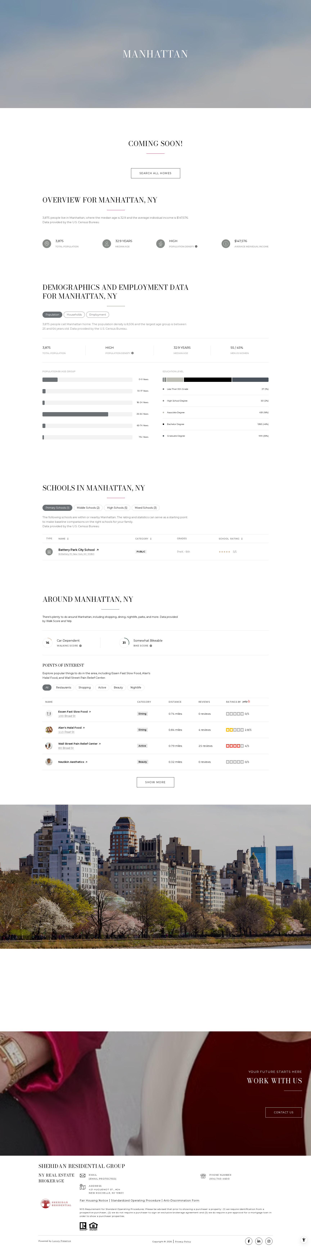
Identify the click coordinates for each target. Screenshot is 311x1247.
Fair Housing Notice (94, 1200)
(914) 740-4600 (219, 1178)
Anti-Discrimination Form (181, 1200)
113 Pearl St (66, 732)
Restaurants (65, 687)
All (48, 687)
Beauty (120, 687)
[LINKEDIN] (258, 1241)
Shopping (86, 687)
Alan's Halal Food (70, 727)
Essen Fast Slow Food (73, 711)
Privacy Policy (183, 1241)
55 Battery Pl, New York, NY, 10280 (76, 554)
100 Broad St (66, 716)
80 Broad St (66, 748)
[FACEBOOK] (248, 1241)
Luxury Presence (61, 1241)
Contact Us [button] (284, 1112)
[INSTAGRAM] (268, 1241)
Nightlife (137, 687)
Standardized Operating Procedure (136, 1200)
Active (103, 687)
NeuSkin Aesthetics (71, 762)
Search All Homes (155, 173)
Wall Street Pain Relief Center (78, 743)
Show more (155, 782)
